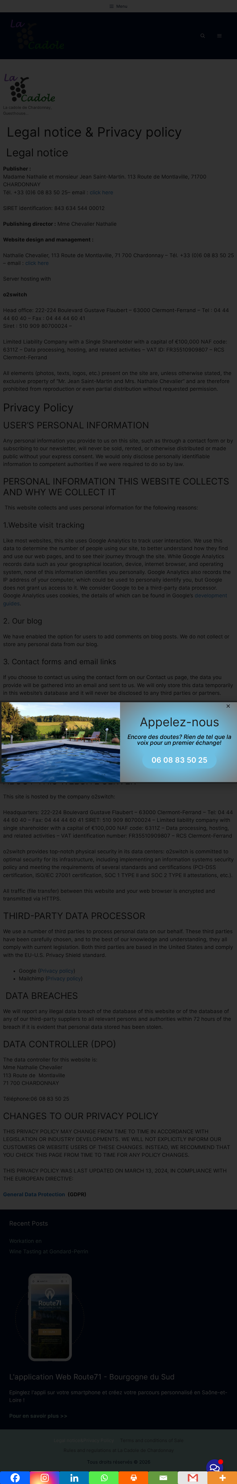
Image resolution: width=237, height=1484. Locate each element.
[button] (228, 706)
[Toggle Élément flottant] (214, 1467)
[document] (118, 742)
